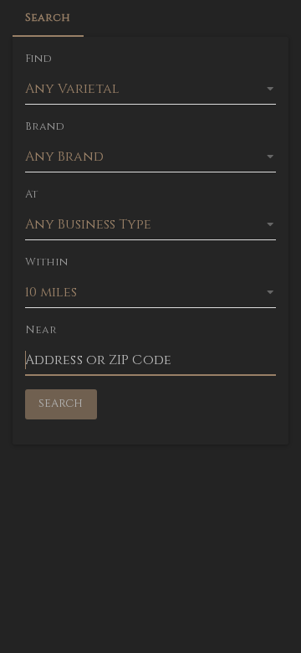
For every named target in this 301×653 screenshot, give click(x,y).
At (31, 194)
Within (47, 262)
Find (38, 58)
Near (41, 329)
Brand (45, 126)
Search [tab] (48, 17)
